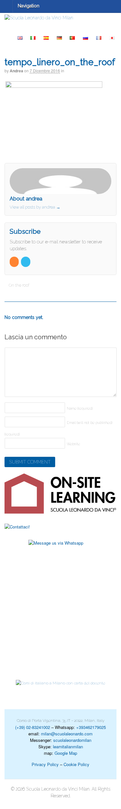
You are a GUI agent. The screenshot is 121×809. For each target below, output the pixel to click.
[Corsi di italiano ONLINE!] (60, 494)
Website (73, 444)
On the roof (18, 285)
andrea (16, 71)
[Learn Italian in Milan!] (60, 18)
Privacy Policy (45, 764)
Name (80, 408)
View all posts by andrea (35, 207)
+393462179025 (91, 727)
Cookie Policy (76, 764)
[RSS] (15, 261)
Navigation (28, 5)
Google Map (66, 753)
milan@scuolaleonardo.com (67, 734)
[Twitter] (26, 261)
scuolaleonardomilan (72, 740)
